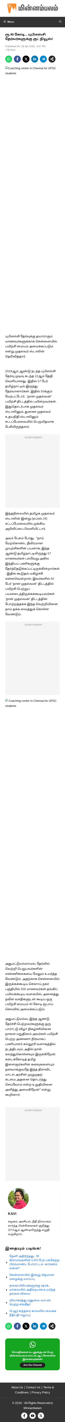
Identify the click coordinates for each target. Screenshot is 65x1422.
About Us (17, 1387)
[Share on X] (26, 59)
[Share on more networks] (52, 59)
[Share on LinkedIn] (34, 59)
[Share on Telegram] (43, 59)
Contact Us (33, 1387)
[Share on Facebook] (17, 59)
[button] (60, 22)
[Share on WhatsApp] (8, 59)
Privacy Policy (41, 1392)
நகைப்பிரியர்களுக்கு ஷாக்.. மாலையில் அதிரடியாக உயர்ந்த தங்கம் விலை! (32, 1290)
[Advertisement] (32, 473)
